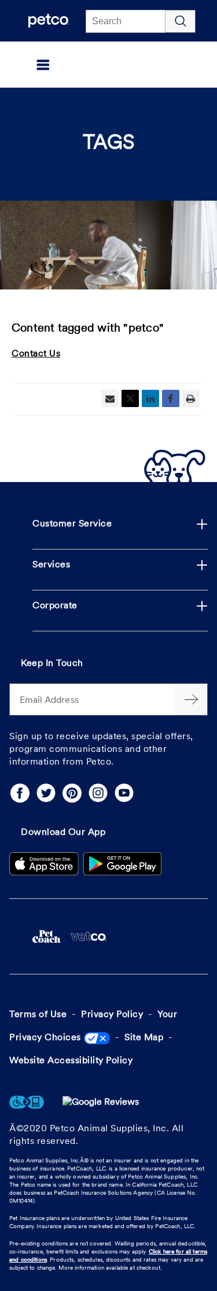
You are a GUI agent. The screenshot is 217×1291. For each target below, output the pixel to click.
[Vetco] (88, 936)
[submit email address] (191, 699)
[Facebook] (20, 793)
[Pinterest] (72, 793)
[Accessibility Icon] (26, 1102)
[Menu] (25, 64)
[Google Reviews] (100, 1102)
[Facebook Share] (170, 398)
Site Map (143, 1037)
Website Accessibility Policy (71, 1061)
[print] (191, 398)
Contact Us (36, 354)
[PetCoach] (46, 936)
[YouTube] (124, 793)
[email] (110, 398)
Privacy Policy (112, 1014)
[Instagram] (98, 793)
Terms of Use (38, 1014)
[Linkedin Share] (150, 398)
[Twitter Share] (130, 398)
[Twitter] (46, 793)
